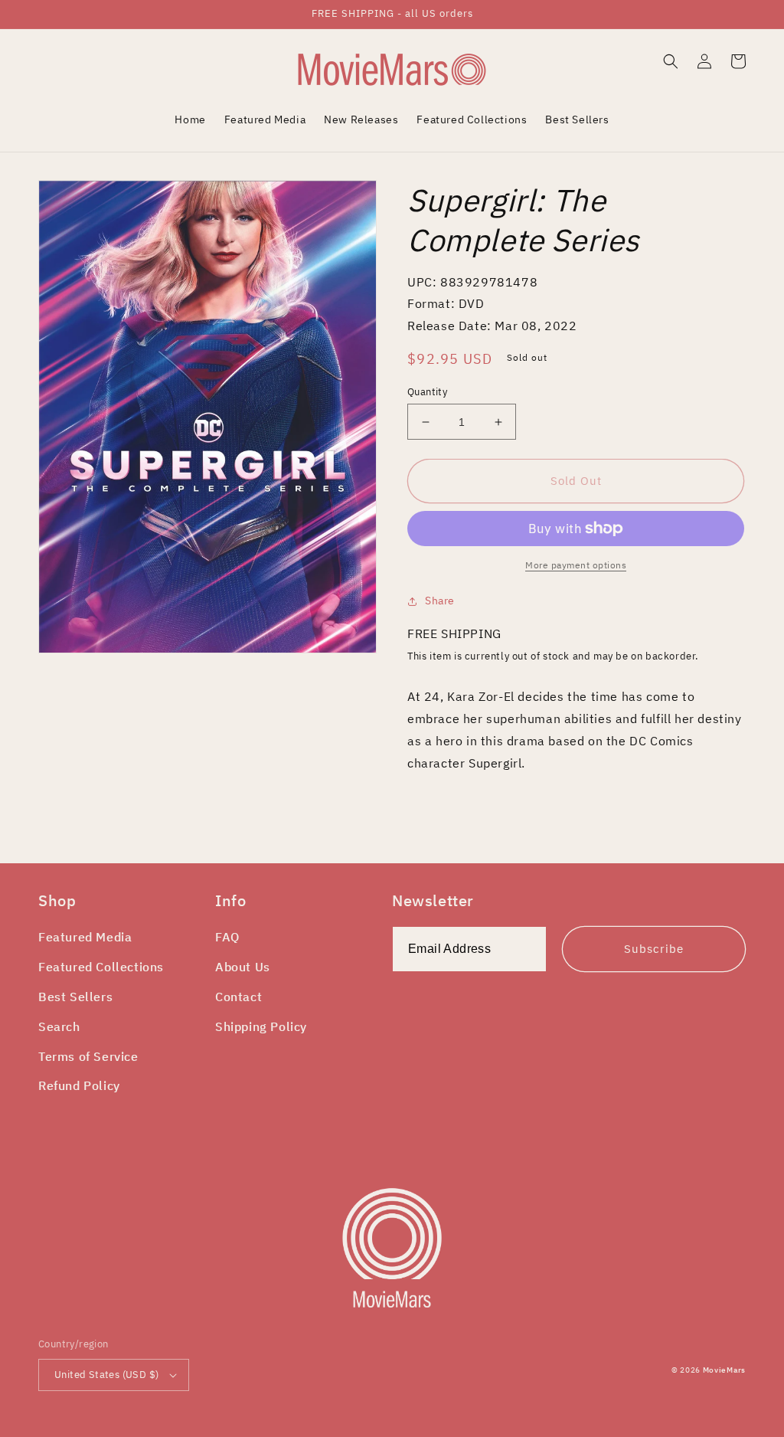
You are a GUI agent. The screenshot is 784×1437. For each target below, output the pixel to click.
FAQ (227, 936)
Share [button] (440, 600)
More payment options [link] (575, 565)
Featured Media (85, 936)
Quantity (427, 391)
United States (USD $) (106, 1374)
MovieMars (724, 1370)
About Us (242, 966)
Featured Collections (101, 966)
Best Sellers (75, 996)
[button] (671, 61)
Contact (238, 996)
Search (59, 1026)
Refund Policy (79, 1085)
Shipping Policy (261, 1026)
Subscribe (654, 948)
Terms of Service (88, 1056)
